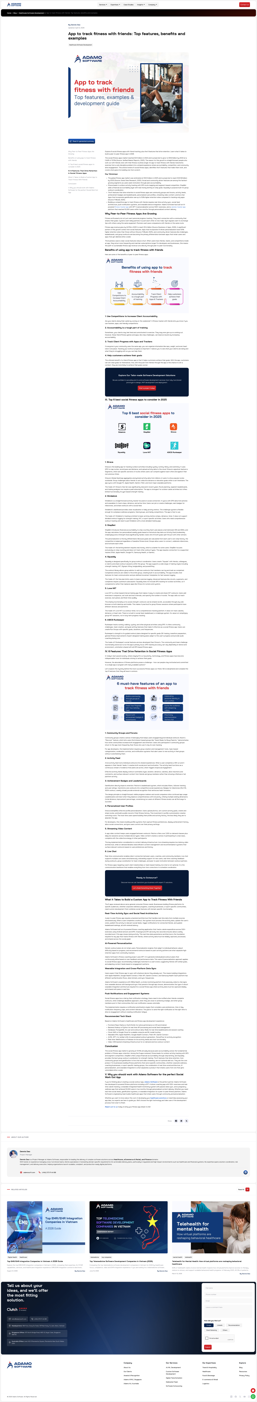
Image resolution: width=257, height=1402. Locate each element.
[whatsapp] (253, 1396)
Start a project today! (147, 388)
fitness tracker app (122, 207)
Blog (15, 13)
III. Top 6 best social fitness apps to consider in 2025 (81, 165)
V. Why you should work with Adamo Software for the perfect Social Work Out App (83, 190)
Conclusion (72, 184)
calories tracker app (178, 207)
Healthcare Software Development (31, 13)
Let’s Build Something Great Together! (147, 888)
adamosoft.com (29, 1172)
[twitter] (240, 1397)
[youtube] (245, 1397)
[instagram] (249, 1397)
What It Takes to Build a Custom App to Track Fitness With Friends (82, 178)
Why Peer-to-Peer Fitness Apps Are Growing (81, 152)
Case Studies (129, 5)
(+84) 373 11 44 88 (49, 1172)
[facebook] (236, 1397)
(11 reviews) (22, 1310)
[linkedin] (231, 1397)
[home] (19, 1365)
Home (9, 13)
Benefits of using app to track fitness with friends (82, 159)
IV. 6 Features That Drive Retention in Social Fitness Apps (82, 172)
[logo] (14, 4)
